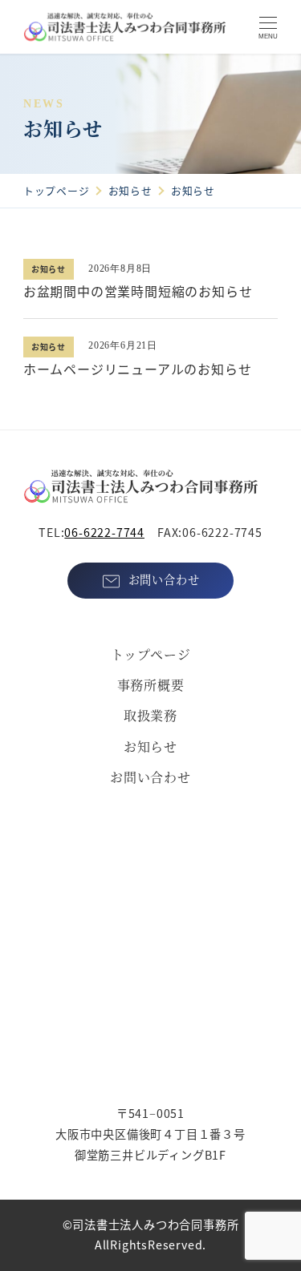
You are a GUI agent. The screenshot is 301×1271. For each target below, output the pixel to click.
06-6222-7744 (104, 532)
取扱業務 (150, 715)
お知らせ (150, 746)
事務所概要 (151, 685)
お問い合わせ (150, 777)
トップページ (151, 654)
